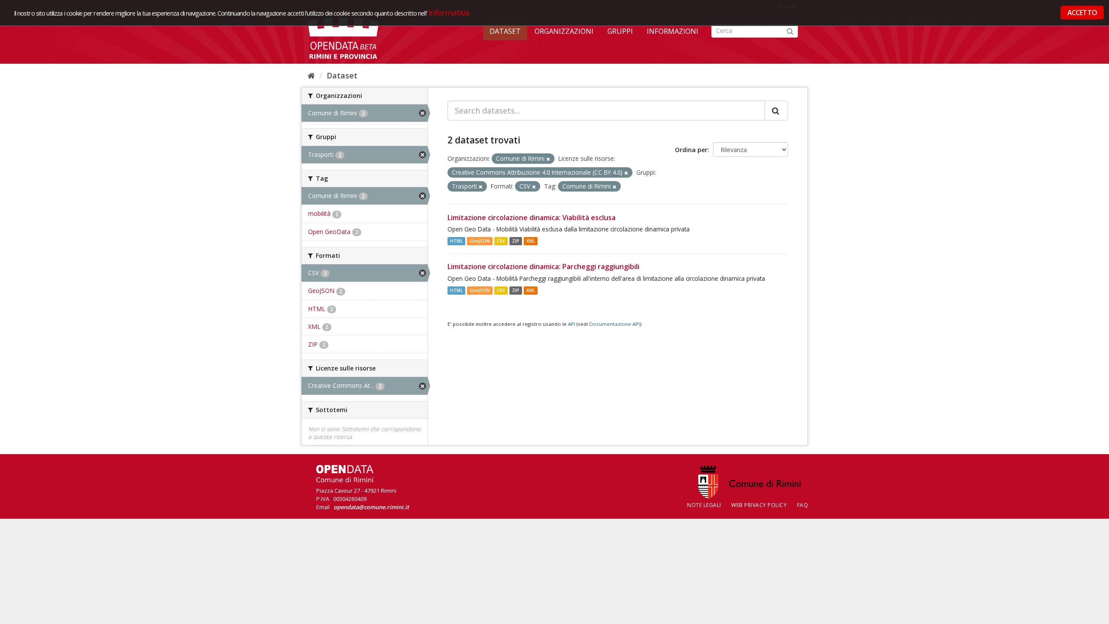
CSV (501, 241)
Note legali (704, 505)
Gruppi (620, 31)
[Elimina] (548, 159)
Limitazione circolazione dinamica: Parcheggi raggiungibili (543, 266)
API (571, 324)
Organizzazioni (564, 31)
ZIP (515, 241)
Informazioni (672, 31)
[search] (776, 110)
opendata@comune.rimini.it (371, 507)
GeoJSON (480, 241)
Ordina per (691, 150)
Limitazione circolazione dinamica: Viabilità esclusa (531, 217)
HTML (456, 241)
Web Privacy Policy (759, 505)
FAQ (802, 505)
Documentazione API (614, 324)
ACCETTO (1082, 12)
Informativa (449, 12)
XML (530, 241)
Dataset (505, 31)
